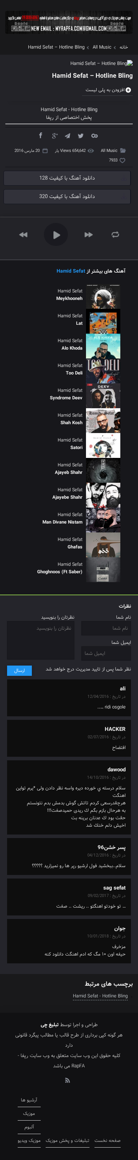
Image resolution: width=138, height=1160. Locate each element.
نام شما (123, 617)
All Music (102, 47)
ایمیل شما (121, 642)
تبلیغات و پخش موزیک (68, 1140)
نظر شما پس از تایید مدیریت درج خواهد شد (88, 669)
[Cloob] (94, 135)
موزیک (29, 1113)
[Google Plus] (54, 135)
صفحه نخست (107, 1140)
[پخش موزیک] (69, 36)
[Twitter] (81, 135)
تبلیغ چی (50, 1025)
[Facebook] (40, 135)
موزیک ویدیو (29, 1140)
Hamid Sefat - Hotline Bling (100, 996)
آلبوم (29, 1127)
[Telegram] (67, 135)
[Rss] (67, 1080)
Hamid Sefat (71, 271)
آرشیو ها (29, 1100)
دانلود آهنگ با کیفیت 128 (67, 178)
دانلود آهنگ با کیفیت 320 (67, 196)
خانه (124, 47)
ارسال (19, 670)
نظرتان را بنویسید (57, 617)
